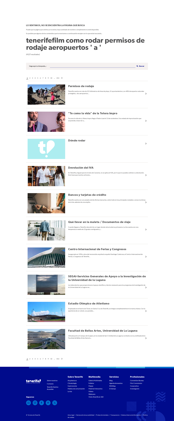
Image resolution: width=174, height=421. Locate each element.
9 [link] (48, 78)
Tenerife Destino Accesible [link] (52, 388)
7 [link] (42, 78)
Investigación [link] (134, 389)
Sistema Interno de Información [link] (131, 415)
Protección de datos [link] (102, 415)
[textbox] (92, 66)
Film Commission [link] (136, 383)
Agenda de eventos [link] (116, 383)
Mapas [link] (91, 386)
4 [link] (35, 78)
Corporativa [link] (134, 386)
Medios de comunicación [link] (76, 389)
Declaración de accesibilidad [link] (85, 415)
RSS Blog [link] (112, 386)
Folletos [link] (91, 383)
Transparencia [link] (114, 415)
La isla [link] (70, 391)
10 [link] (51, 78)
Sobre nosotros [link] (52, 380)
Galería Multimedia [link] (95, 380)
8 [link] (45, 78)
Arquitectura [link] (72, 380)
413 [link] (57, 78)
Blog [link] (110, 380)
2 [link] (29, 78)
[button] (140, 66)
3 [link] (32, 78)
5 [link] (37, 78)
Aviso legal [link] (71, 415)
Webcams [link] (92, 394)
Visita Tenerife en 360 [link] (96, 397)
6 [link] (40, 78)
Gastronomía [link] (72, 386)
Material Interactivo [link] (95, 389)
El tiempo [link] (112, 389)
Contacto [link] (50, 384)
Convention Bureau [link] (137, 380)
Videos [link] (91, 391)
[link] (61, 78)
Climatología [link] (72, 383)
